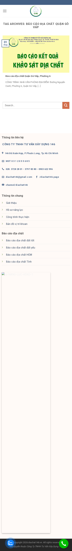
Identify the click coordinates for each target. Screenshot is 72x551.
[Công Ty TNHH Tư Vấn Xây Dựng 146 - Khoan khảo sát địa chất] (36, 11)
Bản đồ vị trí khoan (16, 224)
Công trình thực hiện (17, 217)
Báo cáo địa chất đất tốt (20, 240)
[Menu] (5, 11)
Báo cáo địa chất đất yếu (20, 247)
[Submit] (65, 105)
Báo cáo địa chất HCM (19, 254)
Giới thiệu (11, 203)
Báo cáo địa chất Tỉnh (19, 261)
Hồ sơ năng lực (14, 209)
